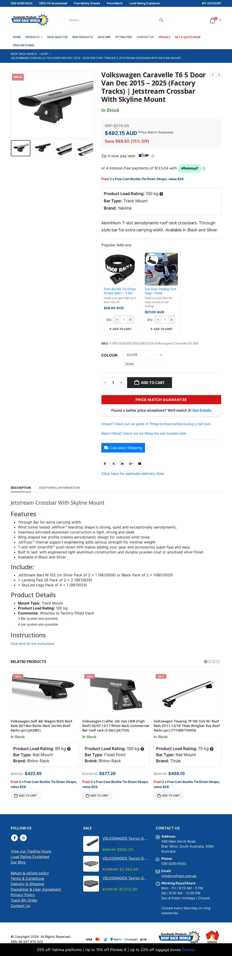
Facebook (105, 463)
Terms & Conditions (27, 878)
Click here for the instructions (32, 643)
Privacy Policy (23, 894)
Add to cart (153, 382)
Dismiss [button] (188, 949)
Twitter (113, 463)
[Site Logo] (30, 20)
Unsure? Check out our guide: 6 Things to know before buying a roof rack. (156, 424)
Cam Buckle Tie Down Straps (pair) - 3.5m (120, 291)
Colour (109, 355)
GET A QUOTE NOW (187, 37)
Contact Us (145, 37)
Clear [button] (129, 364)
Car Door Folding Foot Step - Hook (160, 291)
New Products (82, 37)
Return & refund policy (30, 873)
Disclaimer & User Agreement (36, 889)
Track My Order (24, 900)
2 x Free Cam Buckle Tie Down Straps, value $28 (147, 179)
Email (139, 463)
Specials (164, 37)
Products (32, 37)
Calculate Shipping (126, 447)
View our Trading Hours (31, 851)
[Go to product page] (91, 844)
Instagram (23, 837)
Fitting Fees (123, 37)
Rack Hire (104, 37)
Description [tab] (21, 487)
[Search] (161, 20)
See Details (202, 410)
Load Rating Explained (30, 856)
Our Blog (18, 862)
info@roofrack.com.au (178, 876)
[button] (11, 104)
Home (17, 37)
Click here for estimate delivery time (132, 473)
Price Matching (23, 45)
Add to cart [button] (122, 329)
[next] (219, 75)
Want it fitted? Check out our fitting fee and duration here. (144, 433)
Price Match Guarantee (156, 132)
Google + (131, 463)
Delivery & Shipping (27, 884)
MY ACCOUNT (211, 3)
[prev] (212, 75)
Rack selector (57, 37)
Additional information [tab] (59, 487)
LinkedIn (122, 463)
